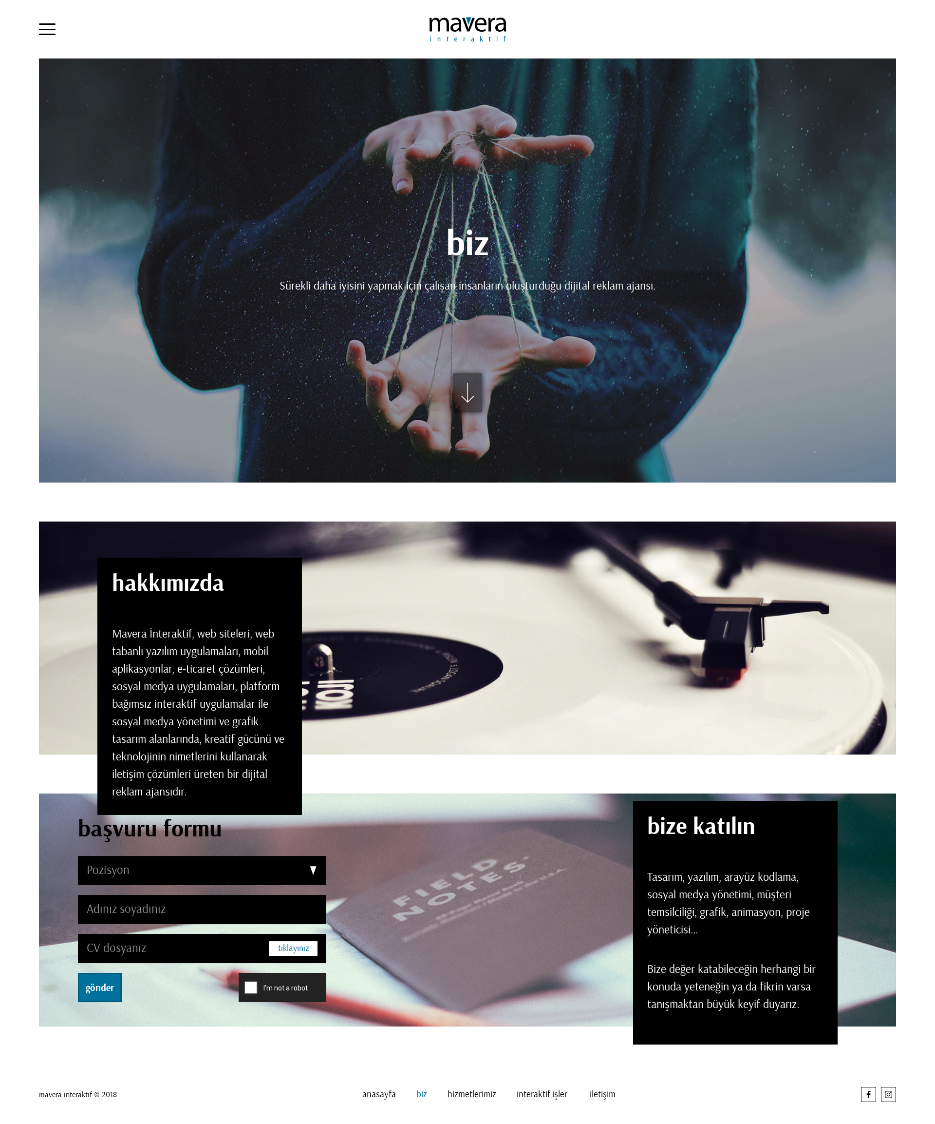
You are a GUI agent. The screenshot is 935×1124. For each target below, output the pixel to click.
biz (421, 1094)
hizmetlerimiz (472, 1094)
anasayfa (379, 1094)
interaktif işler (542, 1094)
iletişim (603, 1094)
